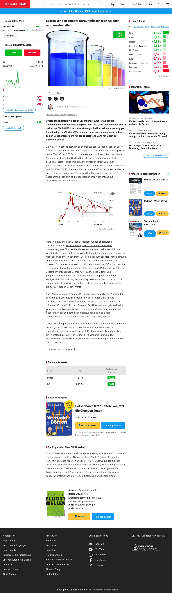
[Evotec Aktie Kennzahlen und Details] (23, 80)
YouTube (100, 549)
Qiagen (132, 41)
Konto (88, 435)
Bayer (131, 37)
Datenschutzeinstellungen (17, 559)
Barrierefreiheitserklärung (17, 554)
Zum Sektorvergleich (13, 128)
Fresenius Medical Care (138, 63)
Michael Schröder (78, 107)
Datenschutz (9, 549)
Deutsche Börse (135, 54)
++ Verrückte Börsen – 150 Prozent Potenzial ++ (86, 11)
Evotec (51, 93)
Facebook (100, 559)
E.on (131, 58)
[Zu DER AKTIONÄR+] (136, 4)
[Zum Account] (123, 4)
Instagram (100, 554)
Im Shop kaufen (113, 425)
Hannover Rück (135, 71)
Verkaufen (32, 52)
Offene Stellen (10, 569)
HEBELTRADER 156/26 (156, 179)
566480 (6, 30)
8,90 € (149, 213)
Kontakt (99, 543)
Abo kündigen (10, 574)
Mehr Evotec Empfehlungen (156, 155)
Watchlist (10, 35)
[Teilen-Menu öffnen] (50, 99)
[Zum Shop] (112, 4)
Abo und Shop (53, 569)
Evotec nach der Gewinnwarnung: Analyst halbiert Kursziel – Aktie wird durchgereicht (149, 135)
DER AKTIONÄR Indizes (58, 564)
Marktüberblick (54, 554)
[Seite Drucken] (56, 99)
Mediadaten (9, 535)
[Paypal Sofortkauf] (79, 516)
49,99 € (150, 233)
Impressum (9, 540)
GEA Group (133, 50)
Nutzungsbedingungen (15, 545)
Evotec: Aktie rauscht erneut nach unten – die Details (148, 122)
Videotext (8, 564)
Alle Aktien (51, 535)
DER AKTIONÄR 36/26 (155, 200)
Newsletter (52, 545)
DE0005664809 (19, 30)
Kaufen (13, 52)
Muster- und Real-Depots (59, 559)
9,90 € (149, 193)
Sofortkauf (92, 425)
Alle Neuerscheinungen (165, 173)
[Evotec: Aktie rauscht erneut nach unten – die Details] (149, 102)
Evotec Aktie (8, 26)
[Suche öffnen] (47, 4)
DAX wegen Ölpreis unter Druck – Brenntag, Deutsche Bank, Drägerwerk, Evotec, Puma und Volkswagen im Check (147, 147)
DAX (58, 93)
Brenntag (133, 67)
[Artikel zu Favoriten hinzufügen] (62, 99)
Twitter (99, 565)
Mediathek (51, 540)
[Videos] (149, 4)
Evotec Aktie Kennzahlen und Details (19, 110)
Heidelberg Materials (137, 46)
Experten (51, 549)
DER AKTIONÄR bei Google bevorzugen (61, 115)
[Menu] (167, 4)
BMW (131, 33)
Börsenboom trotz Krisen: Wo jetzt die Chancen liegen (99, 408)
